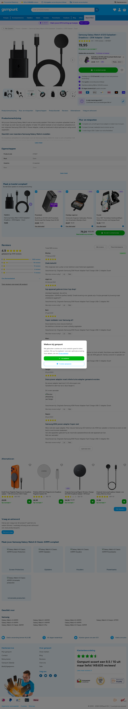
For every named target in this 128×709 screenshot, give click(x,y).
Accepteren (65, 358)
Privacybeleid (63, 353)
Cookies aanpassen (65, 364)
